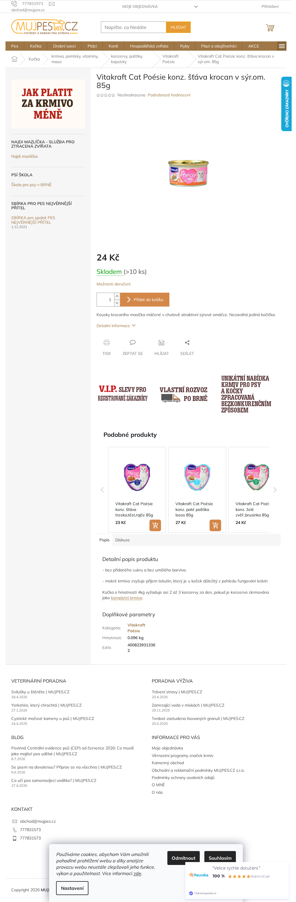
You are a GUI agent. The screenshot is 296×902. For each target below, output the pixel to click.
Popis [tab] (104, 539)
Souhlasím (220, 858)
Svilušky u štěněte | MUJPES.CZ (40, 691)
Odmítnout (183, 858)
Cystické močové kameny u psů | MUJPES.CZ (52, 718)
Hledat (178, 27)
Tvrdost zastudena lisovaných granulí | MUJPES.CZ (198, 718)
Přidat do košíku (148, 299)
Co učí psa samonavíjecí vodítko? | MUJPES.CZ (53, 780)
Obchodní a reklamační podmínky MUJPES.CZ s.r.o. (198, 770)
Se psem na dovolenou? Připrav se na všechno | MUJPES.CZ (66, 767)
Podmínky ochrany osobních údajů (183, 777)
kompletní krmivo (126, 597)
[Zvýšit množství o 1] (117, 296)
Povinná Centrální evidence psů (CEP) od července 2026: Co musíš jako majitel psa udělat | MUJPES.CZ (72, 750)
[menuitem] (14, 46)
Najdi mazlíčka (24, 156)
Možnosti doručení (113, 284)
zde (137, 873)
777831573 (30, 829)
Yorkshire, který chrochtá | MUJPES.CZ (46, 705)
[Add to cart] (155, 525)
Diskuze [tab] (122, 539)
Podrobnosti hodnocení (169, 95)
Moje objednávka (140, 6)
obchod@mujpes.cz (38, 821)
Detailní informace (113, 325)
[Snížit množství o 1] (117, 303)
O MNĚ (158, 784)
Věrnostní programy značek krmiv (182, 755)
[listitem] (137, 490)
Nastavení (72, 888)
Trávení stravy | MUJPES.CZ (177, 691)
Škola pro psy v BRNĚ (31, 185)
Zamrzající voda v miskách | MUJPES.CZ (188, 705)
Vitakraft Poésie (136, 627)
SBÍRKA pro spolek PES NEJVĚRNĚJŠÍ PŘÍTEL (33, 220)
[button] (102, 490)
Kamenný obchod (168, 762)
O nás (157, 792)
